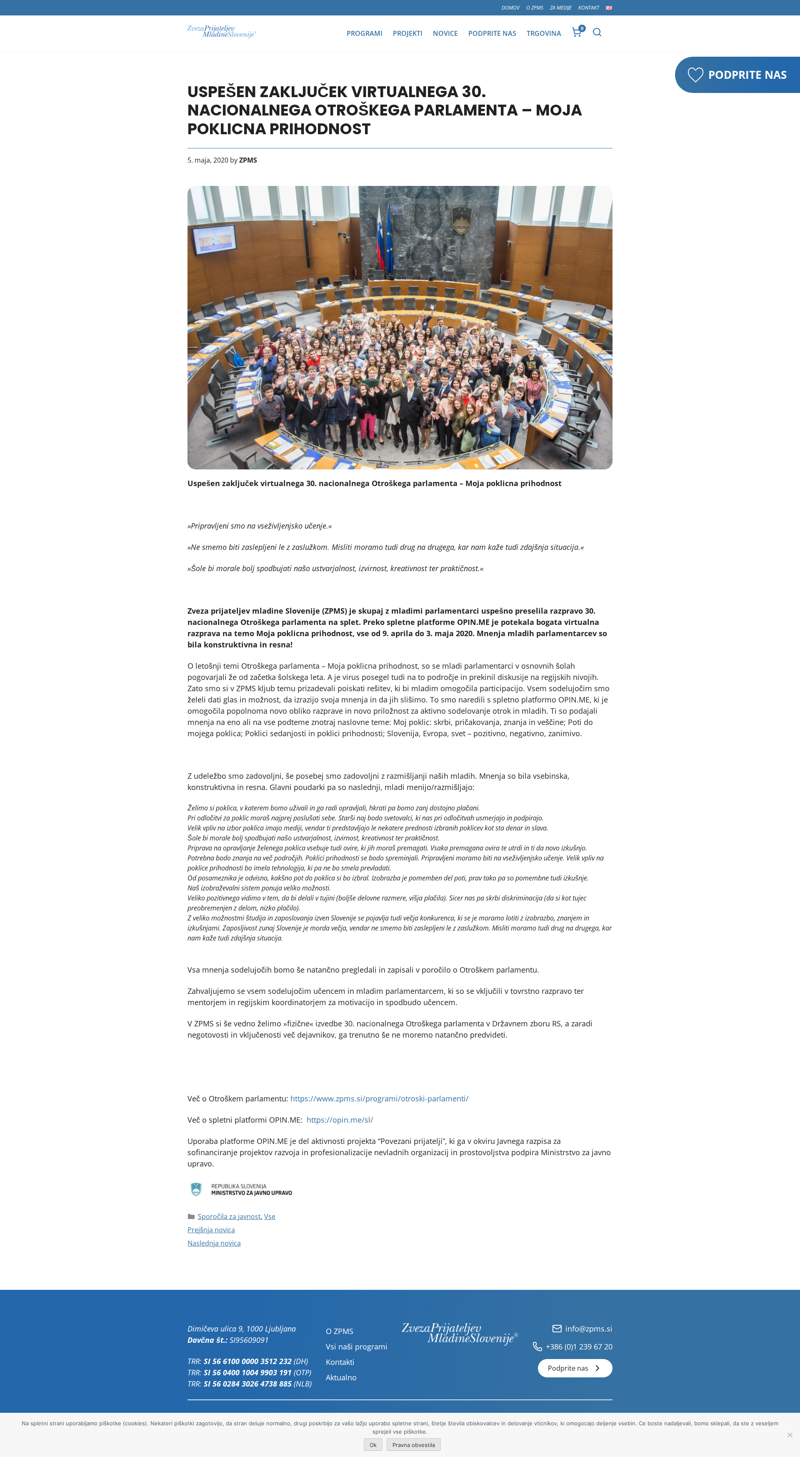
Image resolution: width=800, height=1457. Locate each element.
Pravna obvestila (413, 1445)
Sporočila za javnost (229, 1216)
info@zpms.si (588, 1329)
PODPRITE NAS (747, 74)
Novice (445, 33)
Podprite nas (492, 33)
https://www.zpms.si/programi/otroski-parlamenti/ (379, 1098)
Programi (364, 33)
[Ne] (789, 1435)
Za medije (561, 7)
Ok (373, 1445)
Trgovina (544, 33)
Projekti (407, 33)
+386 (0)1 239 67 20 (579, 1347)
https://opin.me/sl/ (340, 1120)
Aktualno (341, 1377)
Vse (269, 1216)
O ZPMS (534, 7)
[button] (597, 32)
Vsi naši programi (357, 1347)
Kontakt (588, 7)
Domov (511, 7)
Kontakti (340, 1362)
